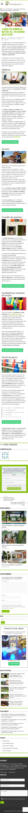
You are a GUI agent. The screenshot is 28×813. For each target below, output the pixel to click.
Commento (5, 581)
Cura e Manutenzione (8, 743)
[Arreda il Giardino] (14, 3)
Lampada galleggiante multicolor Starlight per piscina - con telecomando (14, 632)
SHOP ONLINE (14, 663)
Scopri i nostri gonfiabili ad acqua (13, 350)
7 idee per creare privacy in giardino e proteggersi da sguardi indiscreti (17, 696)
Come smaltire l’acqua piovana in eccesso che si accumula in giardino (17, 689)
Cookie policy (11, 772)
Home (3, 9)
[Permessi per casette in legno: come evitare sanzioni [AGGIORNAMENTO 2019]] (5, 675)
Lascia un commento (17, 38)
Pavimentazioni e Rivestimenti (10, 748)
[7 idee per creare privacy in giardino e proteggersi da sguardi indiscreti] (5, 696)
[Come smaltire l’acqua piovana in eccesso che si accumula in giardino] (5, 689)
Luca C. (4, 37)
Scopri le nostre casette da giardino (14, 286)
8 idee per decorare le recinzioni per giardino (12, 724)
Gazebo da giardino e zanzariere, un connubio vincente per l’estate (9, 498)
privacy (20, 485)
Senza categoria (7, 750)
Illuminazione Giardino (8, 746)
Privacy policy (3, 772)
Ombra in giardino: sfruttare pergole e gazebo (12, 728)
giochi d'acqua (13, 444)
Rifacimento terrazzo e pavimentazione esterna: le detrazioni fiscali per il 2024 (16, 682)
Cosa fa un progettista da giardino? (12, 565)
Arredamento (9, 9)
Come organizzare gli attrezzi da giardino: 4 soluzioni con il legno (17, 503)
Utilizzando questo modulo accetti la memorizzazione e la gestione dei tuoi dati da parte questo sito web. (13, 607)
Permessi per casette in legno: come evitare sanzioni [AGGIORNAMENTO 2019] (17, 675)
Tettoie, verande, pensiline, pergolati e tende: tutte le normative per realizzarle (16, 703)
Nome (4, 595)
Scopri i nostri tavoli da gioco (12, 422)
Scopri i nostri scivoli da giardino (13, 210)
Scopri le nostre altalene (11, 142)
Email (3, 600)
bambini (6, 444)
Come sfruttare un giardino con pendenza (13, 720)
